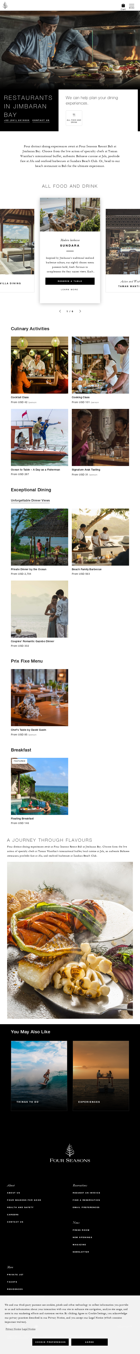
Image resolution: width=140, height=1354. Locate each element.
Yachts (12, 1282)
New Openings (82, 1237)
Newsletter (81, 1252)
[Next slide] (80, 311)
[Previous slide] (60, 311)
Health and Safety (20, 1207)
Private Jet (15, 1274)
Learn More (69, 289)
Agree (89, 1342)
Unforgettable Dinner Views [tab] (30, 500)
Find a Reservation (86, 1200)
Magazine (79, 1244)
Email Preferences (86, 1207)
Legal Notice (28, 1329)
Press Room (81, 1230)
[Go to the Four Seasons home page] (5, 5)
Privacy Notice (13, 1329)
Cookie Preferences (50, 1342)
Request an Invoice (86, 1193)
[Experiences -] (101, 1076)
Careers (13, 1214)
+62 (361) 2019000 (17, 120)
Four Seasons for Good (24, 1200)
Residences (15, 1289)
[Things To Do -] (39, 1076)
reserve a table (70, 281)
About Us (13, 1193)
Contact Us (41, 120)
